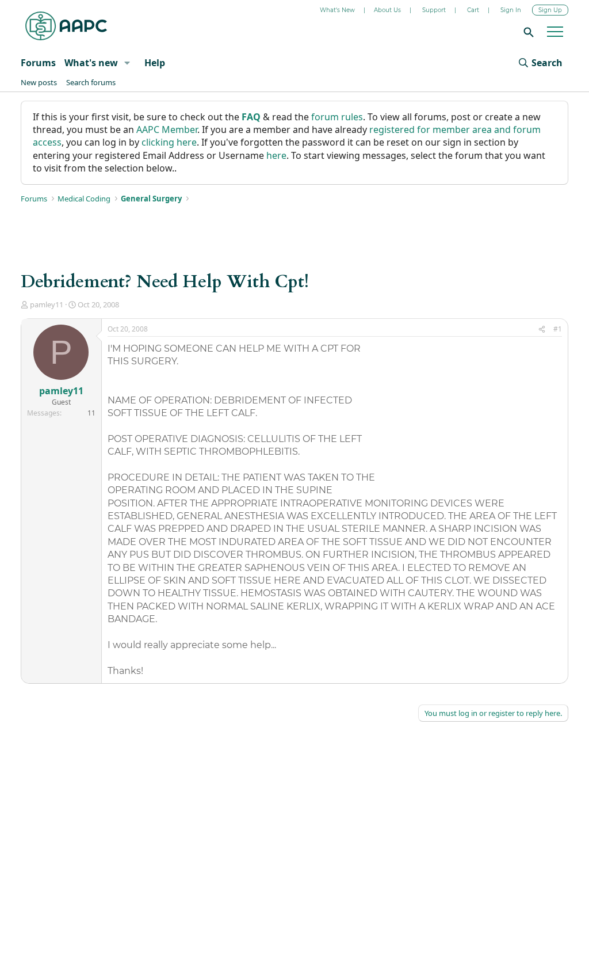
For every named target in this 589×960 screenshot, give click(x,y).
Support (434, 10)
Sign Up (550, 10)
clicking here (169, 142)
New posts (39, 82)
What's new (91, 62)
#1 (557, 329)
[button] (126, 63)
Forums (38, 62)
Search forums (91, 82)
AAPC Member (166, 129)
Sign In (510, 10)
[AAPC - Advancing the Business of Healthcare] (66, 26)
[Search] (527, 32)
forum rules (337, 117)
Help (154, 62)
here (276, 155)
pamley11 (46, 304)
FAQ (251, 117)
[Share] (541, 329)
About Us (387, 10)
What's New (337, 10)
